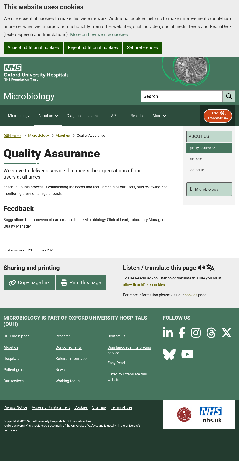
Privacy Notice (15, 407)
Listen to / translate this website (127, 377)
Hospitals (11, 358)
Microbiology (38, 135)
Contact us (116, 336)
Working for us (68, 381)
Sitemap (99, 407)
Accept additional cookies (33, 47)
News (60, 370)
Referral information (72, 358)
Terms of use (121, 407)
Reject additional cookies (93, 47)
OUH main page (16, 336)
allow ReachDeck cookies (144, 285)
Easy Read (116, 363)
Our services (14, 381)
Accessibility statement (51, 407)
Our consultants (69, 347)
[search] (229, 96)
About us (63, 135)
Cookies (81, 407)
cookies (191, 295)
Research (63, 336)
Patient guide (14, 370)
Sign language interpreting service (129, 350)
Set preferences (142, 47)
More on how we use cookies (99, 34)
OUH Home (12, 136)
